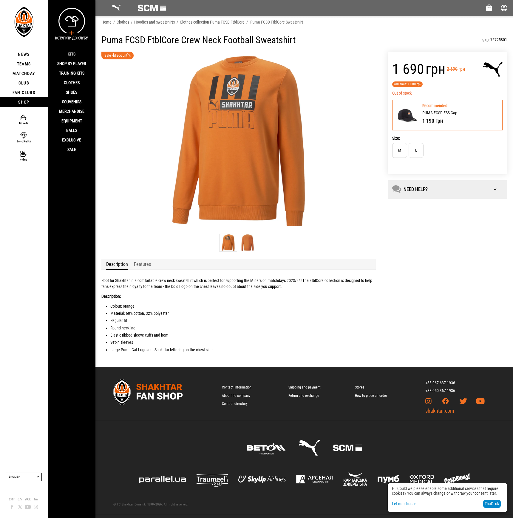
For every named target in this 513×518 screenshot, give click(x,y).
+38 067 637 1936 (440, 382)
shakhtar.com (439, 411)
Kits (71, 54)
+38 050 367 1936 (440, 390)
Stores (359, 387)
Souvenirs (71, 101)
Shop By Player (71, 63)
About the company (236, 396)
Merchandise (71, 111)
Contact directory (235, 404)
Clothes (72, 82)
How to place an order (371, 396)
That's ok (492, 503)
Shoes (71, 92)
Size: (396, 138)
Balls (71, 130)
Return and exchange (303, 396)
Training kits (71, 73)
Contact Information (236, 387)
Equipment (71, 120)
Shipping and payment (304, 387)
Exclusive (71, 140)
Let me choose (404, 503)
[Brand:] (493, 69)
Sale (71, 149)
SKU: (485, 40)
